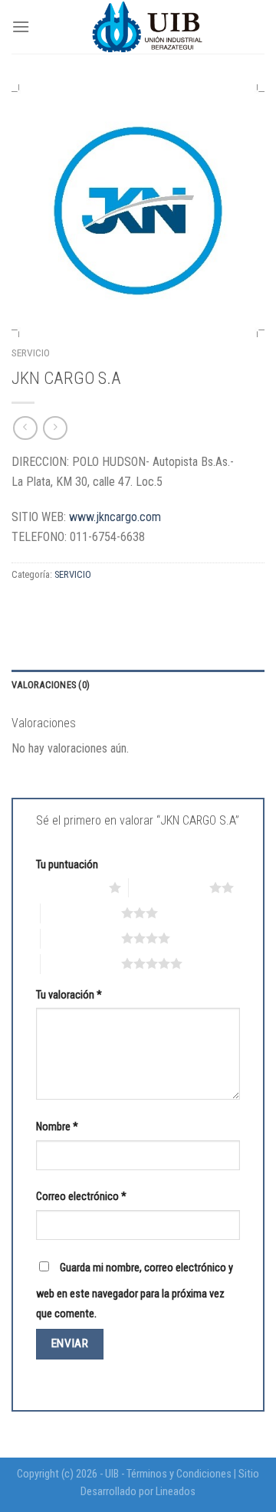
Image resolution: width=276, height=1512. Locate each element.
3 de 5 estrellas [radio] (81, 913)
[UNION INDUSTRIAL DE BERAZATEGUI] (147, 27)
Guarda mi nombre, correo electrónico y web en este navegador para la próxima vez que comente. (134, 1290)
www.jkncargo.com (115, 517)
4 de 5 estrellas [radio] (81, 938)
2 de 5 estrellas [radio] (169, 887)
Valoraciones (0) (51, 684)
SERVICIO (31, 352)
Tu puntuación (67, 864)
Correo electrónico (81, 1196)
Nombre (57, 1126)
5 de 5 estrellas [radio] (81, 963)
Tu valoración (69, 995)
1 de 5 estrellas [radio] (68, 887)
